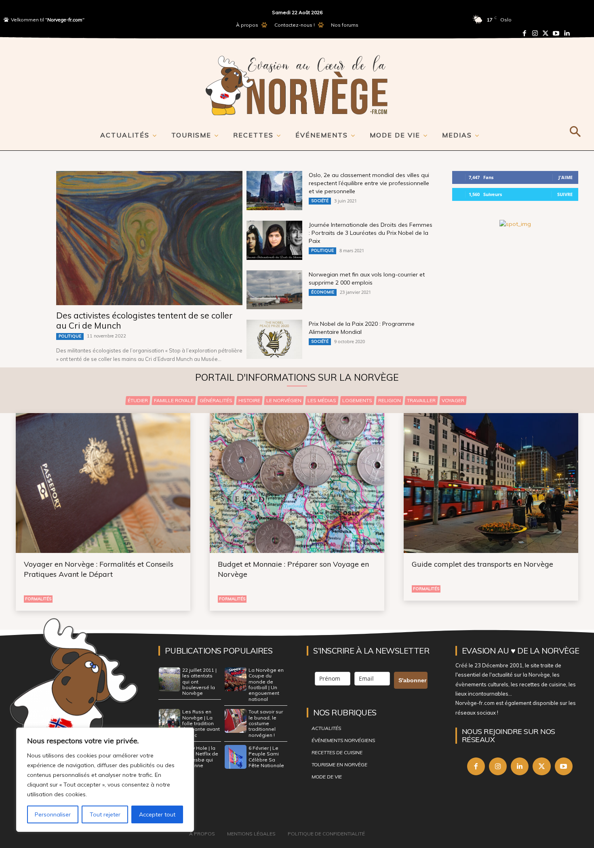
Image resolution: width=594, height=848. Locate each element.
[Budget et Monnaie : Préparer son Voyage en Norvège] (297, 483)
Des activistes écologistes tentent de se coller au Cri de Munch (144, 320)
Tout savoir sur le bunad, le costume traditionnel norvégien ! (266, 723)
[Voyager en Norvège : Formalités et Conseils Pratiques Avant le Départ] (103, 483)
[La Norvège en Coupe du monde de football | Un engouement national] (235, 679)
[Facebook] (524, 33)
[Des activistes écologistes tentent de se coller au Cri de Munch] (149, 238)
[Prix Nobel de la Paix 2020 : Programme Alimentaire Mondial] (274, 339)
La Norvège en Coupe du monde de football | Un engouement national (266, 684)
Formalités (38, 598)
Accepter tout (157, 814)
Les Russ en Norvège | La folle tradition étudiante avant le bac (201, 723)
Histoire (249, 400)
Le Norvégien (283, 400)
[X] (541, 766)
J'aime (565, 177)
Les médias (322, 400)
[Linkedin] (566, 33)
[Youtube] (556, 33)
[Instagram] (535, 33)
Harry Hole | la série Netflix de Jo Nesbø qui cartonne (200, 756)
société (320, 200)
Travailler (421, 400)
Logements (357, 400)
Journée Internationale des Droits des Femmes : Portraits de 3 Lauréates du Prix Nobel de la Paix (370, 233)
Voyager (453, 400)
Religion (389, 400)
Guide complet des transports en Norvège (482, 564)
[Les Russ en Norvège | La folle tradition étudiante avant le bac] (170, 721)
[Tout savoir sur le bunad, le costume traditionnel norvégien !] (235, 721)
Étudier (138, 400)
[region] (105, 780)
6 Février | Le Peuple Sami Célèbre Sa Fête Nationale (266, 756)
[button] (574, 130)
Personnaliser (53, 814)
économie (322, 292)
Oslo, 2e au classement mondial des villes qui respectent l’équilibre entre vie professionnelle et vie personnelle (369, 183)
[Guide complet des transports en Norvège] (491, 483)
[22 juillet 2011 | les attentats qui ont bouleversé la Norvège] (170, 679)
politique (70, 336)
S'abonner (412, 680)
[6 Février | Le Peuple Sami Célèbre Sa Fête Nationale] (235, 757)
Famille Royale (174, 400)
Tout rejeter (105, 814)
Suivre (565, 194)
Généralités (216, 400)
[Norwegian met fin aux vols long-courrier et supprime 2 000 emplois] (274, 290)
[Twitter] (545, 33)
